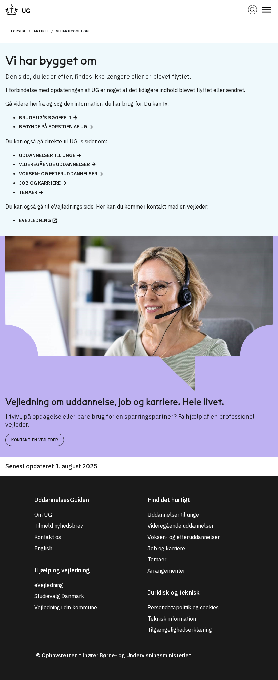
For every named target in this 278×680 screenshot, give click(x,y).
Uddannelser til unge (47, 155)
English (43, 548)
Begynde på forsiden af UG (53, 127)
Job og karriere (40, 183)
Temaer (28, 192)
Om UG (43, 514)
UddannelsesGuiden (61, 500)
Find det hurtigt (168, 500)
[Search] (252, 9)
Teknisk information (171, 618)
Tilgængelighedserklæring (179, 629)
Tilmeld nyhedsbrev (58, 525)
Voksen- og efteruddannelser (58, 174)
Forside (18, 31)
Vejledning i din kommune (65, 607)
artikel (41, 31)
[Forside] (18, 10)
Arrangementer (166, 570)
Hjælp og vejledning (62, 570)
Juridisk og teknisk (173, 592)
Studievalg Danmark (59, 596)
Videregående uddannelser (54, 164)
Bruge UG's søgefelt (45, 117)
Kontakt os (47, 537)
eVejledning (35, 220)
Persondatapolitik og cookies (183, 607)
